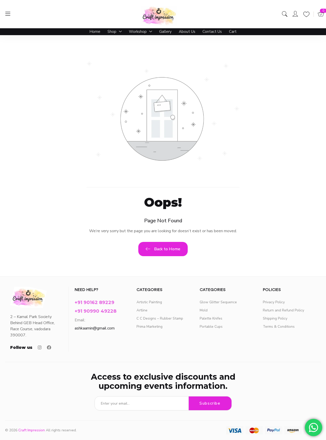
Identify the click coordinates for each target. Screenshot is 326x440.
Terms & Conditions (279, 326)
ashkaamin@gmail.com (95, 328)
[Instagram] (39, 347)
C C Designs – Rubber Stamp (160, 318)
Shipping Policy (275, 318)
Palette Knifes (211, 318)
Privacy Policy (274, 302)
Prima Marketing (149, 326)
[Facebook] (49, 347)
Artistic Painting (149, 302)
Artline (142, 310)
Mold (204, 310)
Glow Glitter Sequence (218, 302)
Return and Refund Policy (283, 310)
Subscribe (209, 403)
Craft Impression (31, 430)
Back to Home (167, 249)
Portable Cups (211, 326)
